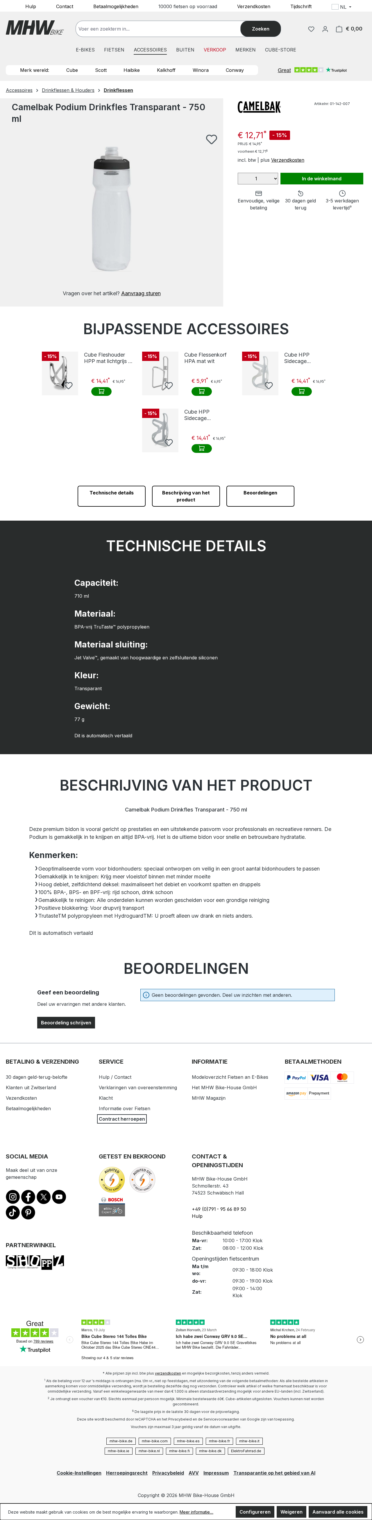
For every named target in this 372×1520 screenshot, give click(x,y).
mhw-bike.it (249, 1441)
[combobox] (164, 29)
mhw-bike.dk (210, 1451)
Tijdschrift (301, 6)
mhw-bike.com (155, 1441)
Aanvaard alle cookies (338, 1512)
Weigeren (291, 1512)
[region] (111, 216)
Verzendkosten (253, 6)
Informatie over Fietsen (124, 1108)
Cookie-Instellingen (79, 1473)
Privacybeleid (168, 1473)
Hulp (30, 6)
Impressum (216, 1473)
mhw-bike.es (188, 1441)
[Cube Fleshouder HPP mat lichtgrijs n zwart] (60, 373)
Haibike (132, 70)
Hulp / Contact (115, 1077)
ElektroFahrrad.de (246, 1451)
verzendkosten (168, 1373)
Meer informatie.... (196, 1512)
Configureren (255, 1512)
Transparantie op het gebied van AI (274, 1473)
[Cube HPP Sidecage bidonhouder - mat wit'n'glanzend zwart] (260, 373)
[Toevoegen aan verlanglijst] (211, 139)
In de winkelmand (321, 178)
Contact (64, 6)
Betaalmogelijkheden (115, 6)
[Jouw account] (325, 29)
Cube (72, 70)
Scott (101, 70)
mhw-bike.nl (149, 1451)
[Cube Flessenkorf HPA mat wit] (160, 373)
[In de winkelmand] (101, 391)
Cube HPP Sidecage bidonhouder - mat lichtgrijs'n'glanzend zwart (208, 415)
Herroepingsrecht (127, 1473)
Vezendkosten (21, 1098)
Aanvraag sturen (141, 293)
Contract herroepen (122, 1119)
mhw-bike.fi (179, 1451)
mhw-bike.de (121, 1441)
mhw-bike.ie (118, 1451)
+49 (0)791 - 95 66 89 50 (219, 1209)
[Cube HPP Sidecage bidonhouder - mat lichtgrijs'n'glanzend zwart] (160, 430)
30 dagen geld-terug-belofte (36, 1077)
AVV (194, 1473)
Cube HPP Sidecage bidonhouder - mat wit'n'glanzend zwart (306, 358)
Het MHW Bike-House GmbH (224, 1087)
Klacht (106, 1098)
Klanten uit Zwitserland (31, 1087)
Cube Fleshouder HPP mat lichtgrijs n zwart (107, 358)
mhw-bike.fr (219, 1441)
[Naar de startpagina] (35, 27)
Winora (201, 70)
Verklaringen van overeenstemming (138, 1087)
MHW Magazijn (209, 1098)
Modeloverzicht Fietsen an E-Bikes (230, 1077)
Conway (235, 70)
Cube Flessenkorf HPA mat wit (205, 358)
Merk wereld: (34, 70)
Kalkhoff (166, 70)
